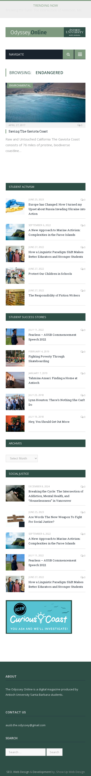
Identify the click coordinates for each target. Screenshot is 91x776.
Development (42, 772)
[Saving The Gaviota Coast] (45, 104)
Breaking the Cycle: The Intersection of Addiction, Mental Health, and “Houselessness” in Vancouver (47, 10)
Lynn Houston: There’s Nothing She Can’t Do (56, 402)
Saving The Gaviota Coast (28, 131)
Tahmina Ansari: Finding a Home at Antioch (52, 380)
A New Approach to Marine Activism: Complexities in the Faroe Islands (54, 232)
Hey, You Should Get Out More (49, 422)
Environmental (20, 85)
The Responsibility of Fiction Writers (54, 295)
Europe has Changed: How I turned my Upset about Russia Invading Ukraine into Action (56, 209)
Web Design (21, 772)
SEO (9, 772)
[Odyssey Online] (45, 31)
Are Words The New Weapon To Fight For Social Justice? (55, 519)
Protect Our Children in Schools (50, 274)
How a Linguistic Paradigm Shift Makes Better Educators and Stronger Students (55, 254)
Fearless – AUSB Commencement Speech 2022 (52, 337)
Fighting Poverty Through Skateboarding (46, 358)
